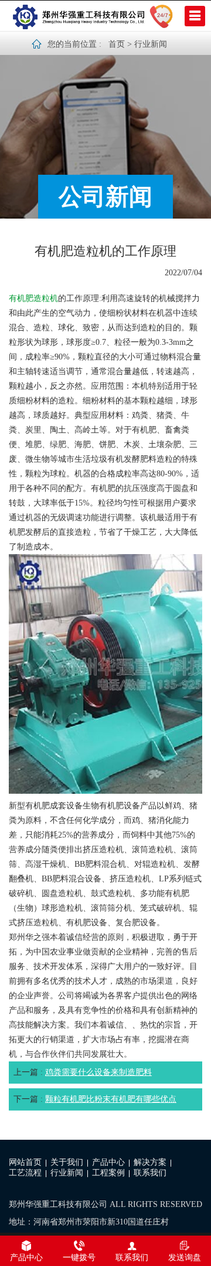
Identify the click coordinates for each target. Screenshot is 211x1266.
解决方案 (150, 1162)
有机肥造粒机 (33, 298)
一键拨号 (79, 1257)
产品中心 (108, 1162)
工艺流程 (25, 1172)
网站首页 (25, 1162)
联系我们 (150, 1172)
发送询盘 (184, 1257)
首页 (116, 44)
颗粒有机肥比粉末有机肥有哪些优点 (110, 1099)
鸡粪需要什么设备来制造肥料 (98, 1072)
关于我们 (66, 1162)
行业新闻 (150, 44)
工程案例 (108, 1172)
